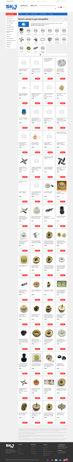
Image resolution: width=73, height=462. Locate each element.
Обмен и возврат (33, 453)
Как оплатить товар (34, 446)
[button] (66, 459)
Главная (19, 16)
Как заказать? (44, 1)
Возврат (33, 1)
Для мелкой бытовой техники (26, 16)
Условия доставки (33, 451)
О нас (20, 1)
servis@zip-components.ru (34, 6)
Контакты (38, 1)
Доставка (24, 1)
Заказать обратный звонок (24, 6)
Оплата (29, 1)
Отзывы (19, 451)
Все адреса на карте (10, 1)
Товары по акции (20, 453)
